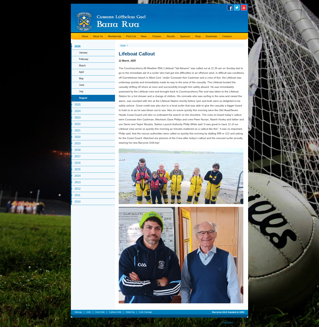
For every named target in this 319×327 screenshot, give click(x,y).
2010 (77, 201)
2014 (77, 175)
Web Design (228, 322)
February (83, 59)
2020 (77, 136)
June (81, 85)
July (81, 91)
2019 (77, 143)
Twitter (237, 7)
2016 (77, 162)
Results (170, 36)
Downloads (211, 36)
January (83, 52)
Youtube (244, 7)
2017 (77, 156)
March (82, 65)
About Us (98, 36)
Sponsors (185, 36)
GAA (88, 312)
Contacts (227, 36)
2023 (77, 117)
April (81, 72)
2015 (77, 169)
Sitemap (78, 312)
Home (85, 36)
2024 (77, 111)
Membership (114, 36)
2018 (77, 149)
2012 (77, 188)
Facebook (230, 7)
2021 (77, 130)
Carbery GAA (115, 312)
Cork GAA (99, 312)
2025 (77, 104)
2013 (77, 182)
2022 (77, 124)
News (144, 36)
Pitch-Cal (131, 36)
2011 (77, 195)
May (81, 78)
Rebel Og (130, 312)
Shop (198, 36)
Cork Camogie (145, 312)
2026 (77, 46)
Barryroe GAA (111, 21)
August (83, 97)
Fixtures (156, 36)
